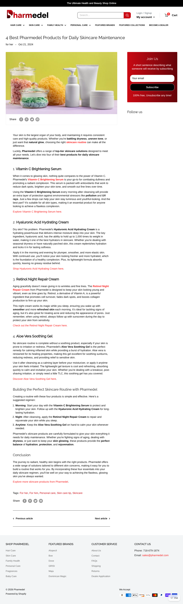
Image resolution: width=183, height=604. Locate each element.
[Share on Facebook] (21, 119)
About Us (96, 550)
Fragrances (11, 571)
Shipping (96, 566)
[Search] (127, 15)
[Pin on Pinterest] (27, 119)
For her (24, 493)
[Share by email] (37, 119)
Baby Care (11, 576)
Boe (51, 555)
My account (145, 16)
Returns (96, 571)
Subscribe (152, 87)
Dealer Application (101, 576)
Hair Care (15, 25)
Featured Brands (105, 25)
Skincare (77, 493)
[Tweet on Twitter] (32, 119)
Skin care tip (64, 493)
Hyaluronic (26, 268)
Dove (51, 561)
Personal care (47, 493)
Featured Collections (132, 25)
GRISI (52, 566)
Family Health (55, 25)
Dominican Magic (57, 576)
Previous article (24, 518)
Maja (51, 571)
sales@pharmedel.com (155, 555)
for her (9, 44)
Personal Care (79, 25)
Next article (101, 518)
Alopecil (53, 550)
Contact (95, 555)
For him (33, 493)
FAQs (94, 561)
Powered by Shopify (16, 594)
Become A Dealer (158, 25)
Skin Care (34, 25)
